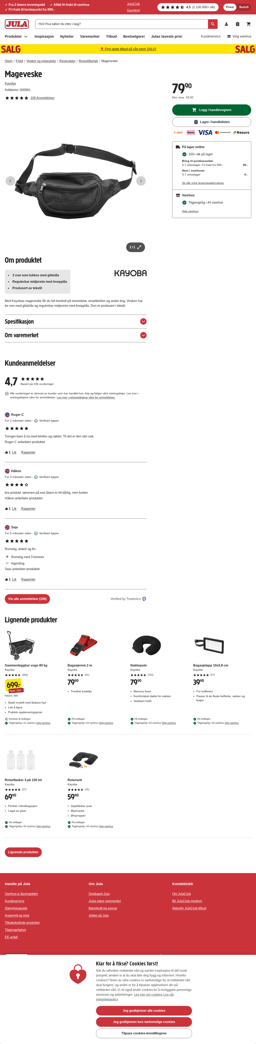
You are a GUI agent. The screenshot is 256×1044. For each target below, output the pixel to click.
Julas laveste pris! (166, 36)
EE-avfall (11, 937)
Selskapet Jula (99, 894)
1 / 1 (132, 247)
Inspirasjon (44, 36)
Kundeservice (211, 36)
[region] (128, 999)
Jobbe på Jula (99, 915)
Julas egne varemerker (105, 901)
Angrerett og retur (17, 915)
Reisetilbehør (88, 61)
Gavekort (133, 10)
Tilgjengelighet (15, 930)
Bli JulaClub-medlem (187, 901)
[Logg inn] (226, 24)
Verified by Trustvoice (126, 599)
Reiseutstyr (67, 61)
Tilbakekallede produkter (22, 922)
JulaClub (133, 4)
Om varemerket (21, 335)
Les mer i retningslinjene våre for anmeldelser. (86, 397)
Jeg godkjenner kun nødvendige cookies (144, 1022)
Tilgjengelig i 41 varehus (29, 723)
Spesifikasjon (19, 321)
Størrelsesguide (16, 908)
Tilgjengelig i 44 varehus (92, 723)
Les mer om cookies (148, 994)
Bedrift (244, 7)
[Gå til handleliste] (237, 24)
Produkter (13, 36)
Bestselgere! (134, 36)
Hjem (8, 61)
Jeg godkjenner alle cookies (144, 1010)
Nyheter (67, 36)
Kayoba (10, 83)
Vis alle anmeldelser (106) (27, 599)
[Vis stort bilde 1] (76, 181)
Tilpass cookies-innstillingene (144, 1033)
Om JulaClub (181, 894)
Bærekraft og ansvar (103, 908)
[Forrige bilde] (10, 181)
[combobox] (126, 24)
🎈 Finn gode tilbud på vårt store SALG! (128, 49)
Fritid (19, 61)
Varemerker (90, 36)
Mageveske (109, 61)
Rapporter (28, 452)
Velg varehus (242, 36)
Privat (230, 7)
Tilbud (111, 36)
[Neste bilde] (141, 181)
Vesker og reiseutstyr (41, 61)
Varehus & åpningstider (21, 894)
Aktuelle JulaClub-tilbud (189, 908)
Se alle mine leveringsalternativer (203, 183)
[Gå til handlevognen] (249, 24)
